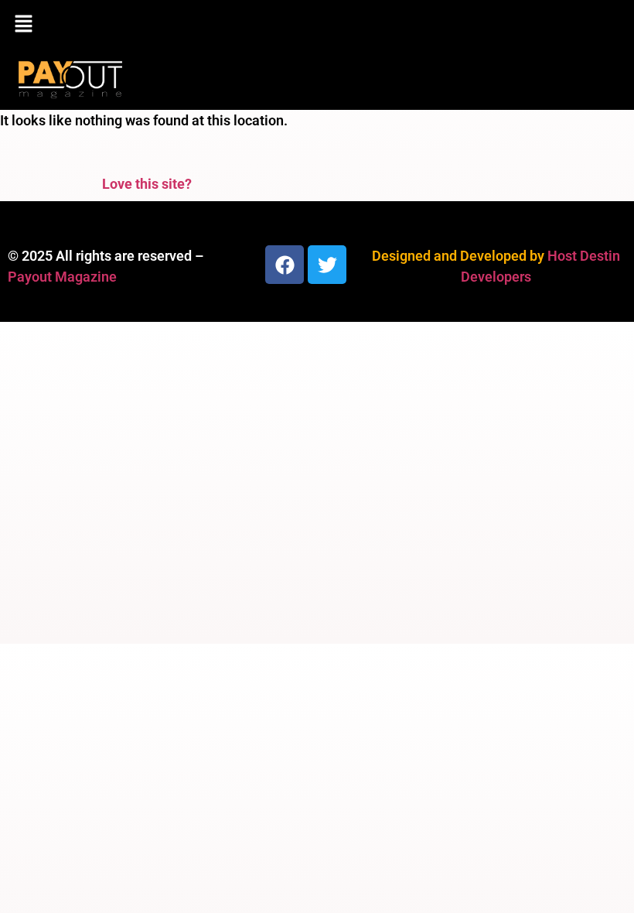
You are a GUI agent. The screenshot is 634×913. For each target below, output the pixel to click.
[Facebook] (284, 264)
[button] (317, 25)
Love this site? (147, 184)
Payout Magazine (62, 276)
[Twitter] (327, 264)
